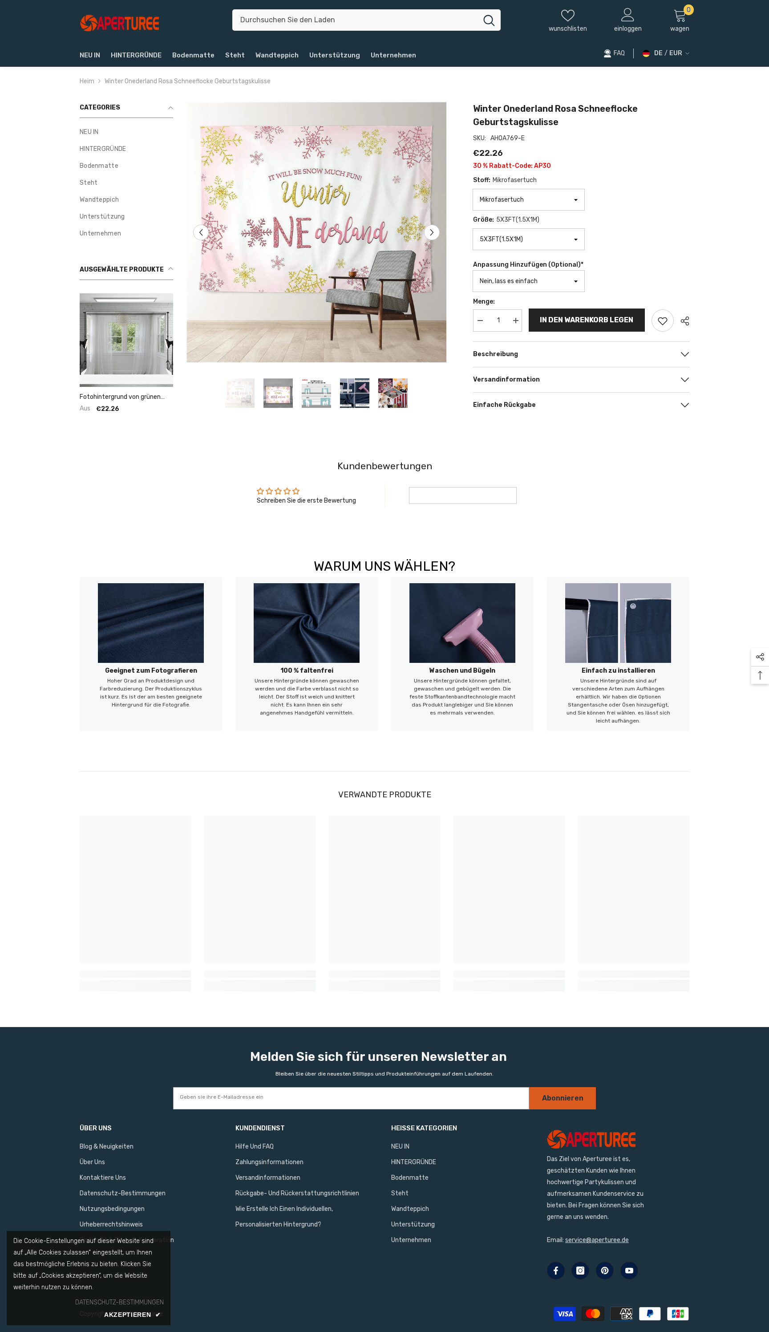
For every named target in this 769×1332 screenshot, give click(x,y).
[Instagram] (580, 1270)
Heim (87, 81)
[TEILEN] (681, 321)
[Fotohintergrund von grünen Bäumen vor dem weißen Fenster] (126, 340)
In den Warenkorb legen (587, 320)
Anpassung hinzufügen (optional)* (528, 264)
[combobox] (355, 20)
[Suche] (366, 20)
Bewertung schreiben (462, 495)
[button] (201, 232)
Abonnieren (562, 1098)
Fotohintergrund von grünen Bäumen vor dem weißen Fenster (120, 397)
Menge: (484, 301)
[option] (316, 232)
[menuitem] (126, 132)
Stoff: (505, 180)
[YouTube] (629, 1270)
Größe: (506, 219)
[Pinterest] (605, 1270)
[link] (151, 654)
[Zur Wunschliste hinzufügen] (663, 320)
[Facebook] (556, 1270)
